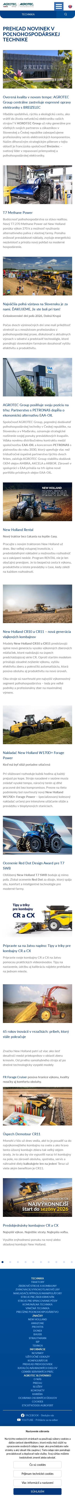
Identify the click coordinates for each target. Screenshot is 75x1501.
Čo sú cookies (37, 1465)
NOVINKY (37, 1353)
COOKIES (37, 1401)
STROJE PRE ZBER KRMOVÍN (37, 1297)
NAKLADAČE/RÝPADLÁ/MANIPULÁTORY (37, 1293)
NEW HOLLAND (37, 1319)
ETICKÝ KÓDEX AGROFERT (37, 1405)
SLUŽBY (37, 1386)
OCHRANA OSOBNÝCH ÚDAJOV (37, 1398)
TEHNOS (37, 1345)
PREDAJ (37, 1383)
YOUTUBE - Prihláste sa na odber (40, 1420)
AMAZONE (37, 1323)
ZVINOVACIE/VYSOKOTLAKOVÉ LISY (38, 1289)
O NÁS (37, 1379)
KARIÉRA (37, 1394)
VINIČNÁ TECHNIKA (37, 1308)
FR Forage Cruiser (15, 1077)
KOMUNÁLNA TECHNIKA (37, 1304)
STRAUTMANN (37, 1338)
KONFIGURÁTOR (38, 1360)
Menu (58, 6)
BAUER (37, 1334)
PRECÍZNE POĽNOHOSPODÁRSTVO (37, 1312)
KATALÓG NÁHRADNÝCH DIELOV (37, 1368)
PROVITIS (37, 1327)
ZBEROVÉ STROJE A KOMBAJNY (37, 1286)
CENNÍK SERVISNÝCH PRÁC (38, 1371)
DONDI (37, 1330)
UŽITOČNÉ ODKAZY (38, 1356)
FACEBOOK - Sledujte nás (40, 1415)
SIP (37, 1342)
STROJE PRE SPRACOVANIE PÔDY (37, 1301)
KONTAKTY (37, 1390)
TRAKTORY (37, 1282)
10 (72, 1262)
